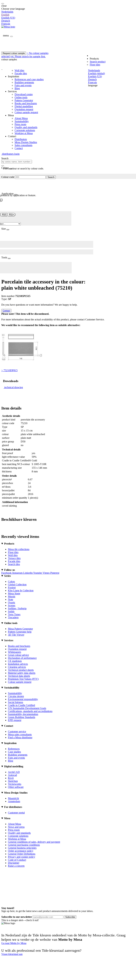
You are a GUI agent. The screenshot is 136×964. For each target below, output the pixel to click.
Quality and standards (26, 127)
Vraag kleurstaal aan (12, 954)
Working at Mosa (24, 133)
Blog (17, 88)
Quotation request (24, 109)
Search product (97, 61)
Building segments (24, 82)
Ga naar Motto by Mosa (13, 943)
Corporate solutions (25, 130)
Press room (20, 124)
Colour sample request (26, 112)
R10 (4, 214)
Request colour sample (14, 53)
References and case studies (29, 79)
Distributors (21, 139)
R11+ (11, 214)
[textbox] (16, 161)
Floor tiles (95, 64)
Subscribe (70, 917)
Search (51, 177)
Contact (19, 148)
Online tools (21, 97)
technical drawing (13, 387)
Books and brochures (26, 103)
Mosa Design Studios (26, 142)
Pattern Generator (24, 100)
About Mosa (21, 118)
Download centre (24, 94)
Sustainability (22, 121)
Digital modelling (24, 106)
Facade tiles (21, 73)
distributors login (10, 153)
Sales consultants (23, 145)
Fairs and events (23, 85)
